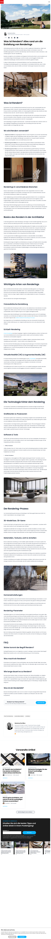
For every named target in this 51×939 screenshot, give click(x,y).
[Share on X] (11, 37)
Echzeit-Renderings (8, 333)
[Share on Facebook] (9, 37)
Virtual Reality (32, 358)
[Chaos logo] (2, 2)
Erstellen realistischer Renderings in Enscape (25, 317)
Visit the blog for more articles (25, 812)
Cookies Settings (12, 936)
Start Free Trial (41, 702)
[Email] (17, 37)
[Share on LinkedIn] (14, 37)
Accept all (22, 936)
